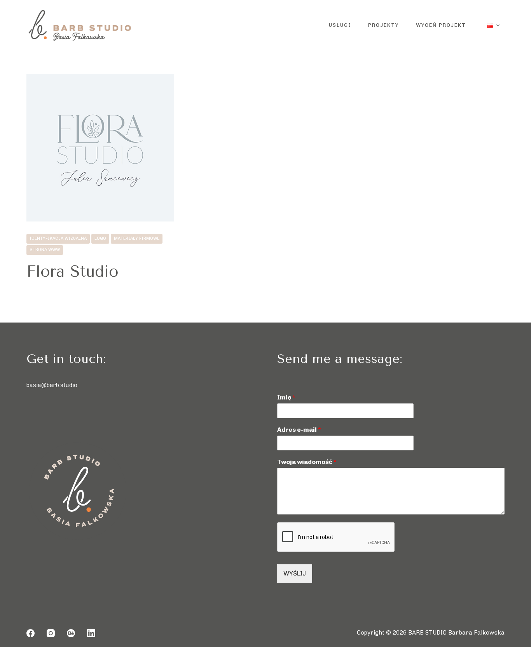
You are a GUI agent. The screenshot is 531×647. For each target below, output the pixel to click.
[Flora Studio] (100, 147)
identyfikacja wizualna (58, 238)
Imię (286, 397)
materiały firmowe (136, 238)
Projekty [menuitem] (383, 25)
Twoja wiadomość (307, 462)
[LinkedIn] (91, 633)
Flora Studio (72, 271)
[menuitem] (493, 25)
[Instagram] (51, 633)
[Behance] (71, 633)
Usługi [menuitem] (340, 25)
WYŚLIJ (294, 573)
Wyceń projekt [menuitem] (441, 25)
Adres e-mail (299, 429)
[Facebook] (30, 633)
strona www (45, 249)
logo (100, 238)
